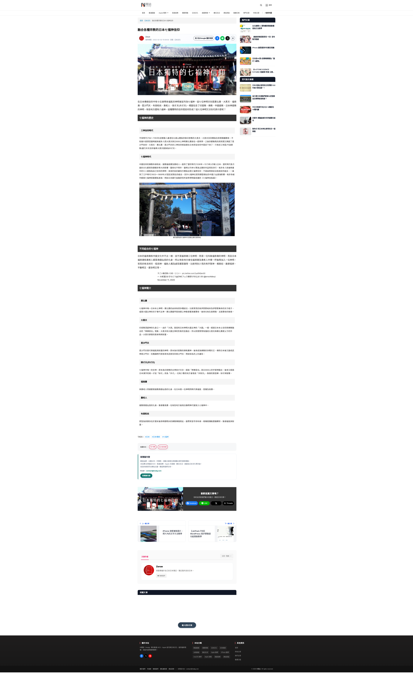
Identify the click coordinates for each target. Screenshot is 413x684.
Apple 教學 (214, 652)
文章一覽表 (225, 556)
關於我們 (142, 669)
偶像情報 (205, 648)
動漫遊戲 (196, 648)
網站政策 (171, 669)
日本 (228, 105)
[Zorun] (141, 38)
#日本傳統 (156, 437)
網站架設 (226, 657)
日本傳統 (144, 101)
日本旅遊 (223, 648)
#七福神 (165, 437)
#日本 (147, 437)
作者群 (149, 669)
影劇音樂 (217, 657)
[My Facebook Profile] (141, 656)
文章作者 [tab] (144, 557)
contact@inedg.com (153, 471)
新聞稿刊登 (146, 476)
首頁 (141, 20)
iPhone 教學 (225, 652)
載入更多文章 (187, 625)
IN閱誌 (258, 669)
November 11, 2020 (166, 280)
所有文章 (238, 652)
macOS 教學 (198, 657)
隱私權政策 (163, 669)
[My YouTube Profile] (150, 656)
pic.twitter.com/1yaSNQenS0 (193, 273)
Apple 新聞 (208, 657)
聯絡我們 (162, 576)
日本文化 (147, 20)
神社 (199, 237)
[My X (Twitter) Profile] (146, 656)
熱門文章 (238, 655)
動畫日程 (238, 659)
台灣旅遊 (196, 652)
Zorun (147, 37)
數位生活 (205, 652)
